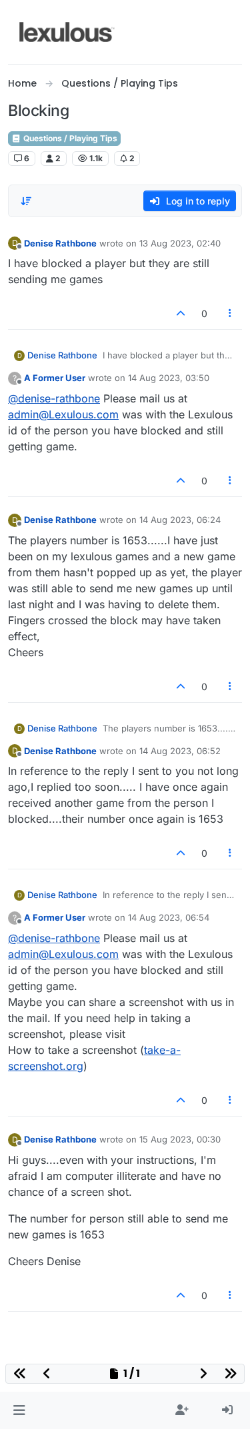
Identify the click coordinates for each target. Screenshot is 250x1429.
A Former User (54, 377)
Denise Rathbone (60, 243)
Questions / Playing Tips (69, 138)
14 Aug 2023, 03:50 (168, 377)
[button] (19, 1410)
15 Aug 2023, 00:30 (180, 1139)
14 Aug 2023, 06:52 (180, 750)
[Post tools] (231, 313)
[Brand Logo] (67, 32)
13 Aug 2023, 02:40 (180, 243)
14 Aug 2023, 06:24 (180, 519)
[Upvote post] (181, 313)
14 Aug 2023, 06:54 (168, 917)
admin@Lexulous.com (63, 414)
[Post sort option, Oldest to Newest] (26, 201)
